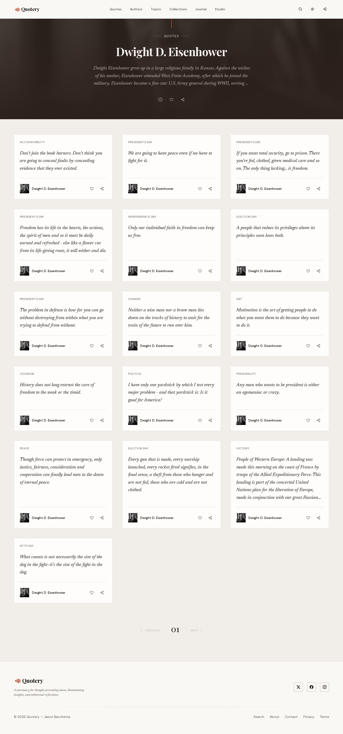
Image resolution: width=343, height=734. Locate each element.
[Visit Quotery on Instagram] (324, 687)
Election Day (246, 217)
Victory (242, 448)
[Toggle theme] (312, 9)
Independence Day (142, 217)
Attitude (27, 546)
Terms (324, 717)
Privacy (308, 717)
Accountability (32, 142)
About (274, 717)
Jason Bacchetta (57, 717)
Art (239, 299)
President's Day (140, 142)
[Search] (300, 9)
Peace (24, 448)
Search (258, 717)
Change (134, 299)
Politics (134, 374)
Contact (291, 717)
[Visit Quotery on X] (298, 687)
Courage (27, 374)
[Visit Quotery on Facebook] (311, 687)
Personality (246, 374)
